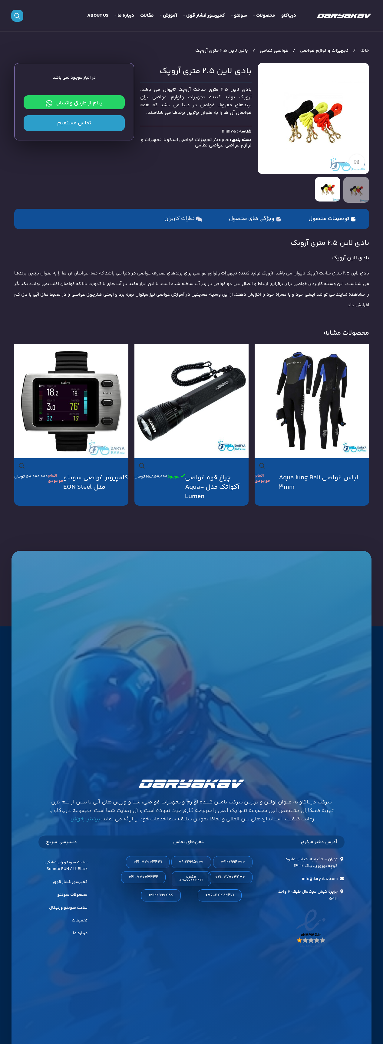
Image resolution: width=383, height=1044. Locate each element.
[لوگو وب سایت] (344, 15)
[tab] (332, 219)
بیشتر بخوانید (84, 819)
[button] (191, 878)
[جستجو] (17, 16)
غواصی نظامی (273, 50)
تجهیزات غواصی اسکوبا (187, 140)
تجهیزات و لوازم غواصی (323, 50)
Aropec (221, 140)
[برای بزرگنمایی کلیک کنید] (356, 161)
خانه (364, 50)
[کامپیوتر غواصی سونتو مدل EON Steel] (71, 401)
